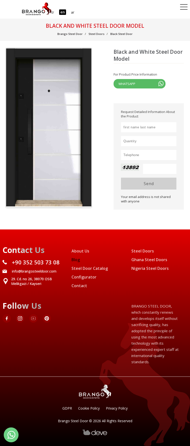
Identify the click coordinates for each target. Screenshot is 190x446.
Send (149, 183)
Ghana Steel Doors (149, 259)
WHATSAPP (127, 84)
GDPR (67, 408)
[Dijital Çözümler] (95, 434)
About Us (80, 251)
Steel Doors (142, 251)
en (62, 11)
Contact (79, 285)
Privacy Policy (117, 408)
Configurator (83, 277)
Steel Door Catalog (89, 268)
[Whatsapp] (11, 434)
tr (52, 12)
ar (72, 12)
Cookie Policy (89, 408)
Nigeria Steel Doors (150, 268)
